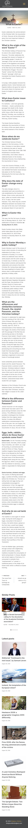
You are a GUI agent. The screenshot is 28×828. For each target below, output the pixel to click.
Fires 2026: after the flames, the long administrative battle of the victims (14, 744)
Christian (14, 21)
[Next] (23, 613)
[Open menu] (24, 4)
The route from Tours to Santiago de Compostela (6, 580)
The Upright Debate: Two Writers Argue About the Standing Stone (12, 804)
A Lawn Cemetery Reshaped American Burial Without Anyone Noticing (13, 774)
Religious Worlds (16, 821)
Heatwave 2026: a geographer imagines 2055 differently (13, 715)
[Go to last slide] (5, 613)
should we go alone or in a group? (22, 579)
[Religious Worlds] (7, 4)
